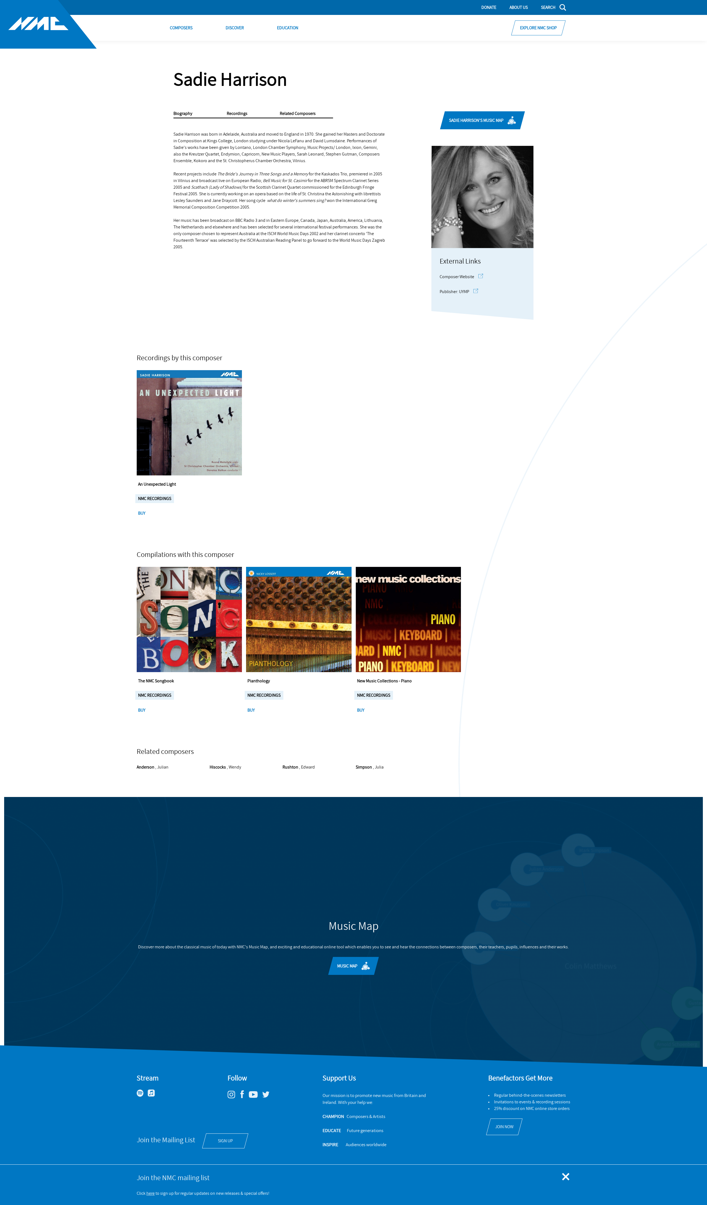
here (150, 1193)
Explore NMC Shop (538, 28)
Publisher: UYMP (454, 292)
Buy (142, 513)
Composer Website (457, 277)
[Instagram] (233, 1097)
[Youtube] (255, 1096)
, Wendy (225, 767)
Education (287, 28)
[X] (268, 1097)
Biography (182, 113)
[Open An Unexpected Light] (189, 422)
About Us (519, 7)
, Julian (152, 767)
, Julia (370, 767)
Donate (488, 7)
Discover (235, 28)
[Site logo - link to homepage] (48, 24)
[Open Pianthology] (298, 619)
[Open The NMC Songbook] (189, 619)
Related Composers (298, 113)
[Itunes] (153, 1095)
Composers (181, 28)
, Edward (299, 767)
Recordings (237, 113)
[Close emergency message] (566, 1177)
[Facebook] (244, 1098)
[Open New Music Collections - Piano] (408, 619)
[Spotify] (142, 1095)
